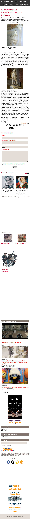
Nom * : (3, 135)
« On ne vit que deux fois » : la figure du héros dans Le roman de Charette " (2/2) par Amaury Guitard (22, 192)
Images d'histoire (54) (20, 243)
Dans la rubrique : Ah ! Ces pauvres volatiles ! (15, 387)
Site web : (4, 145)
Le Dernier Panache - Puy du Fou (11, 342)
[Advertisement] (15, 296)
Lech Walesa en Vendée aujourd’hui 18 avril (7, 191)
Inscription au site (19, 516)
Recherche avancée (6, 445)
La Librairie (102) (5, 243)
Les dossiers (4, 271)
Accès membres (10, 516)
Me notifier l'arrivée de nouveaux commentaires (14, 164)
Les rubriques (4, 269)
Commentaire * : (5, 149)
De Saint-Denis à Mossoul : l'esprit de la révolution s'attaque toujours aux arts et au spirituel (14, 362)
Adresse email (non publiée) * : (9, 140)
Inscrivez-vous (4, 436)
